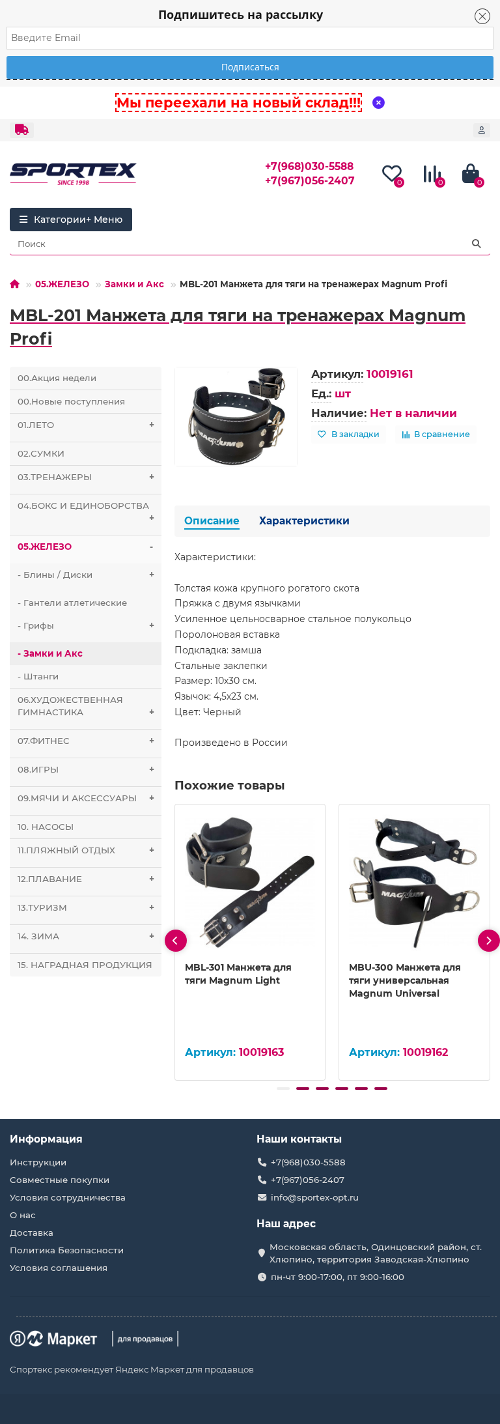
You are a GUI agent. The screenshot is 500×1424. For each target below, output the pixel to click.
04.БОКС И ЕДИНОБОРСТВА (86, 511)
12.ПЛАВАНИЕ (86, 879)
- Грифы (86, 625)
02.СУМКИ (41, 453)
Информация (46, 1139)
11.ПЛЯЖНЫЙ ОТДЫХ (86, 850)
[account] (481, 130)
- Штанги (38, 676)
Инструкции (38, 1162)
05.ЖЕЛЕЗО (62, 284)
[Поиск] (477, 244)
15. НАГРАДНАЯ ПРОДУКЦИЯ (85, 965)
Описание (212, 521)
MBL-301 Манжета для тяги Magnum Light (238, 973)
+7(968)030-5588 (309, 166)
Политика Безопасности (67, 1250)
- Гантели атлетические (72, 602)
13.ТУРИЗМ (86, 907)
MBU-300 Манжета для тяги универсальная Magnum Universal (405, 980)
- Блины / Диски (86, 574)
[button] (283, 1088)
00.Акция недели (57, 378)
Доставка (31, 1232)
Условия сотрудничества (68, 1197)
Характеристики (304, 521)
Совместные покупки (59, 1180)
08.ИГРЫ (86, 769)
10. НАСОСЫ (46, 826)
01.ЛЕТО (86, 425)
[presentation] (176, 941)
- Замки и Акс (50, 653)
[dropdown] (22, 130)
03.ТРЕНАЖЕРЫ (86, 477)
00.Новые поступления (71, 401)
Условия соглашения (58, 1267)
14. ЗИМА (86, 936)
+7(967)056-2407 (310, 181)
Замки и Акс (134, 284)
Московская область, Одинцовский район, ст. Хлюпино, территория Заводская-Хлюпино (376, 1253)
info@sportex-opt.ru (315, 1197)
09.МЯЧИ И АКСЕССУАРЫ (86, 798)
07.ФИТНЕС (86, 740)
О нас (23, 1215)
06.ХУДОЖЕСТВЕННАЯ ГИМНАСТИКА (86, 705)
